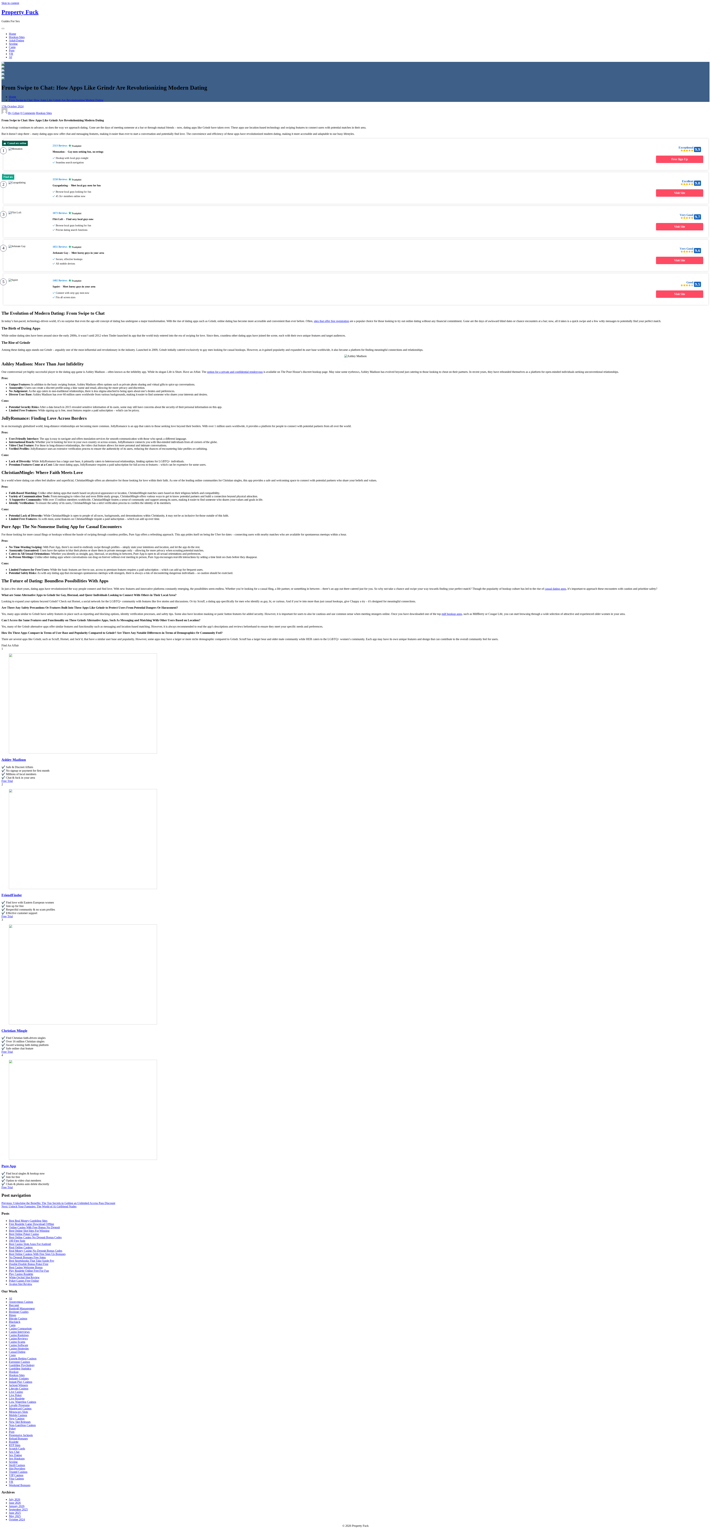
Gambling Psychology (22, 1365)
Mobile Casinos (18, 1415)
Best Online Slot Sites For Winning (29, 1230)
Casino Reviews (18, 1338)
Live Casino (16, 1391)
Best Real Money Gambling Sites (28, 1220)
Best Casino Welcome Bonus (26, 1267)
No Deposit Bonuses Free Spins (27, 1257)
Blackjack (14, 1321)
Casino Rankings (19, 1335)
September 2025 (18, 1509)
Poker (12, 1428)
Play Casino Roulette (21, 1274)
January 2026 (16, 1506)
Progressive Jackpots (21, 1435)
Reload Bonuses (18, 1438)
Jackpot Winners (18, 1385)
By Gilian (14, 113)
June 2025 (15, 1512)
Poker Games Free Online (24, 1280)
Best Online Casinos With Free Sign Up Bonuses (37, 1254)
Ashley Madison (13, 760)
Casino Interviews (19, 1331)
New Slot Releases (20, 1421)
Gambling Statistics (20, 1368)
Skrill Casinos (17, 1465)
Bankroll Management (22, 1308)
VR (11, 53)
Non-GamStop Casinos (22, 1425)
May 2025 (15, 1516)
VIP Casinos (16, 1475)
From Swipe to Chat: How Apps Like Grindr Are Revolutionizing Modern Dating (56, 100)
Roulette (14, 1441)
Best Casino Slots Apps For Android (30, 1244)
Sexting (13, 43)
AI (10, 57)
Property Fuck (20, 12)
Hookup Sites (17, 37)
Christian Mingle (14, 1031)
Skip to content (10, 3)
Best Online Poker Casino (24, 1234)
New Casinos (16, 1418)
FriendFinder (11, 895)
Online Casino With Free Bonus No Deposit (34, 1227)
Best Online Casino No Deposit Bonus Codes (35, 1237)
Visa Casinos (16, 1478)
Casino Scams (17, 1341)
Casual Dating (17, 1351)
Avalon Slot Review (20, 1284)
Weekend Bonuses (19, 1485)
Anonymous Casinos (21, 1301)
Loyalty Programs (19, 1405)
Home (12, 33)
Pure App (8, 1166)
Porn (11, 50)
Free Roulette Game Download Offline (31, 1224)
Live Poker (15, 1395)
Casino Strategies (19, 1348)
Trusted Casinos (18, 1471)
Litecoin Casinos (18, 1388)
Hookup (13, 1371)
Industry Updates (19, 1378)
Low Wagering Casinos (22, 1401)
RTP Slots (14, 1445)
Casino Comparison (20, 1328)
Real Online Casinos (21, 1247)
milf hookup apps (452, 613)
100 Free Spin (17, 1240)
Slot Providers (17, 1468)
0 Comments (27, 113)
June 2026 (15, 1502)
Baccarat (14, 1305)
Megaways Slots (18, 1411)
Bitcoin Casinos (18, 1318)
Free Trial (7, 781)
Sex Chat (14, 1451)
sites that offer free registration (331, 321)
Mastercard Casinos (20, 1408)
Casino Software (18, 1345)
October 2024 (17, 1519)
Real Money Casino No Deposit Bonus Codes (35, 1250)
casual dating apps (555, 588)
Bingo (12, 1315)
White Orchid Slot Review (24, 1277)
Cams (12, 47)
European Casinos (19, 1361)
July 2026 (14, 1499)
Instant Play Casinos (20, 1381)
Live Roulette (17, 1398)
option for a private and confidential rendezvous (235, 371)
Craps (12, 1355)
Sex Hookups (17, 1458)
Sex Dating (15, 1455)
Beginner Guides (19, 1311)
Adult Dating (16, 40)
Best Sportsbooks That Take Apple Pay (31, 1260)
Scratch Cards (17, 1448)
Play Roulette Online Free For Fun (29, 1270)
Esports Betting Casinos (22, 1358)
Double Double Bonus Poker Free (28, 1264)
